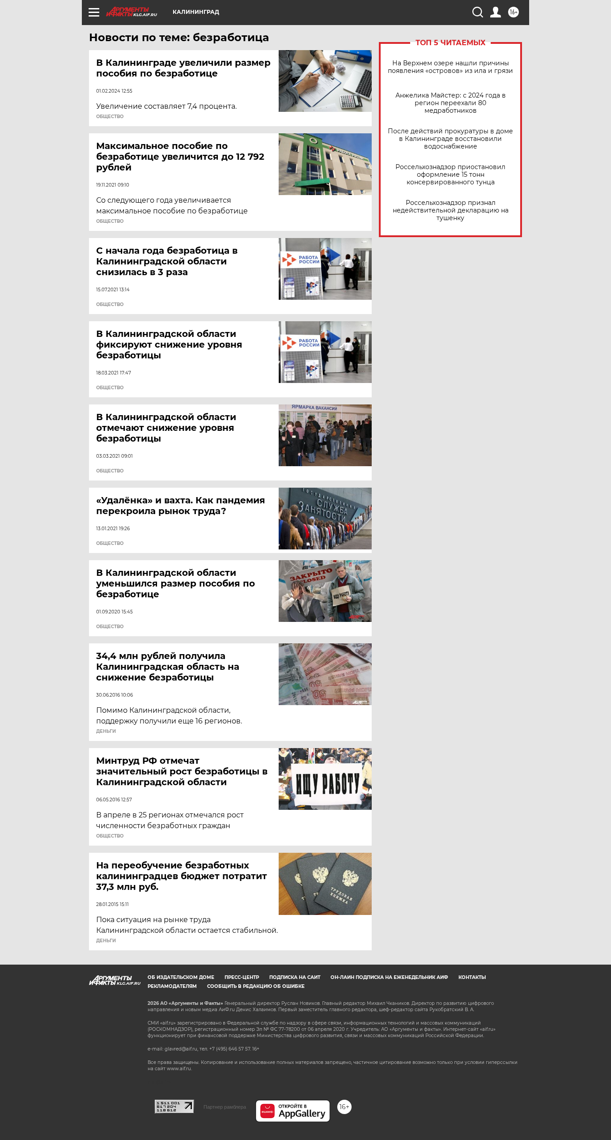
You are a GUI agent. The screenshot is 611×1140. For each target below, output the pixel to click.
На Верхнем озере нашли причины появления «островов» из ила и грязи (450, 67)
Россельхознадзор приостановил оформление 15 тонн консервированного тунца (450, 174)
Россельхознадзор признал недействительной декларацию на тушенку (451, 210)
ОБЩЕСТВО (109, 117)
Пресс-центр (242, 977)
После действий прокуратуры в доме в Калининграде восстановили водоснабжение (450, 139)
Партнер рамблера (225, 1107)
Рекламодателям (172, 986)
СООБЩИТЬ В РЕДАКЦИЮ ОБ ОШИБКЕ (256, 986)
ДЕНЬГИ (106, 731)
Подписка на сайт (294, 977)
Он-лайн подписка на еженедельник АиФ (389, 977)
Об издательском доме (181, 977)
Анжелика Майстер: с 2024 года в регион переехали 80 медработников (450, 103)
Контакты (472, 977)
